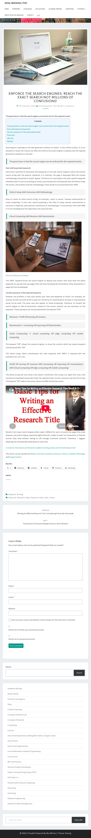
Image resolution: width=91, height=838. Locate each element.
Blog (9, 704)
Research (12, 497)
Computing (69, 9)
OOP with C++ (13, 777)
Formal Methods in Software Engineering (24, 751)
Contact (30, 15)
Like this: (10, 138)
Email (11, 597)
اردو (38, 15)
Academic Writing (55, 9)
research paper (23, 497)
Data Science (13, 741)
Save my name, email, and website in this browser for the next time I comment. (43, 620)
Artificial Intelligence (16, 699)
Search (8, 667)
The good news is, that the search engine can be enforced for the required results (38, 126)
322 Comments (67, 106)
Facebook (49, 454)
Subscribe (78, 820)
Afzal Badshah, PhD (16, 2)
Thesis (52, 497)
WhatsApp (80, 454)
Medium (33, 454)
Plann (16, 275)
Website (12, 608)
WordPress (51, 833)
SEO (46, 497)
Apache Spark (13, 694)
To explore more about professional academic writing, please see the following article (41, 448)
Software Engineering (16, 798)
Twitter (64, 454)
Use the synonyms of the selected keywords (24, 132)
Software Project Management (20, 803)
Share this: (11, 135)
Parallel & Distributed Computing (21, 783)
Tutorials (81, 9)
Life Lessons (40, 9)
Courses (11, 730)
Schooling (28, 9)
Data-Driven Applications (18, 746)
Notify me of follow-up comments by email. (26, 630)
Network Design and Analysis (19, 767)
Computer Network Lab (17, 714)
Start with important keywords (18, 129)
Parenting (16, 9)
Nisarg (68, 833)
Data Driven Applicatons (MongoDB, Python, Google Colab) (32, 735)
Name (12, 586)
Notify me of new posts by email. (22, 639)
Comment (13, 551)
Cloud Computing (15, 709)
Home (7, 9)
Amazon (57, 454)
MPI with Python (14, 762)
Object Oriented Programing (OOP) (22, 772)
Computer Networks (16, 720)
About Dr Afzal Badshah (14, 15)
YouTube (40, 454)
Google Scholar (15, 457)
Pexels (26, 275)
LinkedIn (71, 454)
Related (10, 141)
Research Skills (37, 497)
